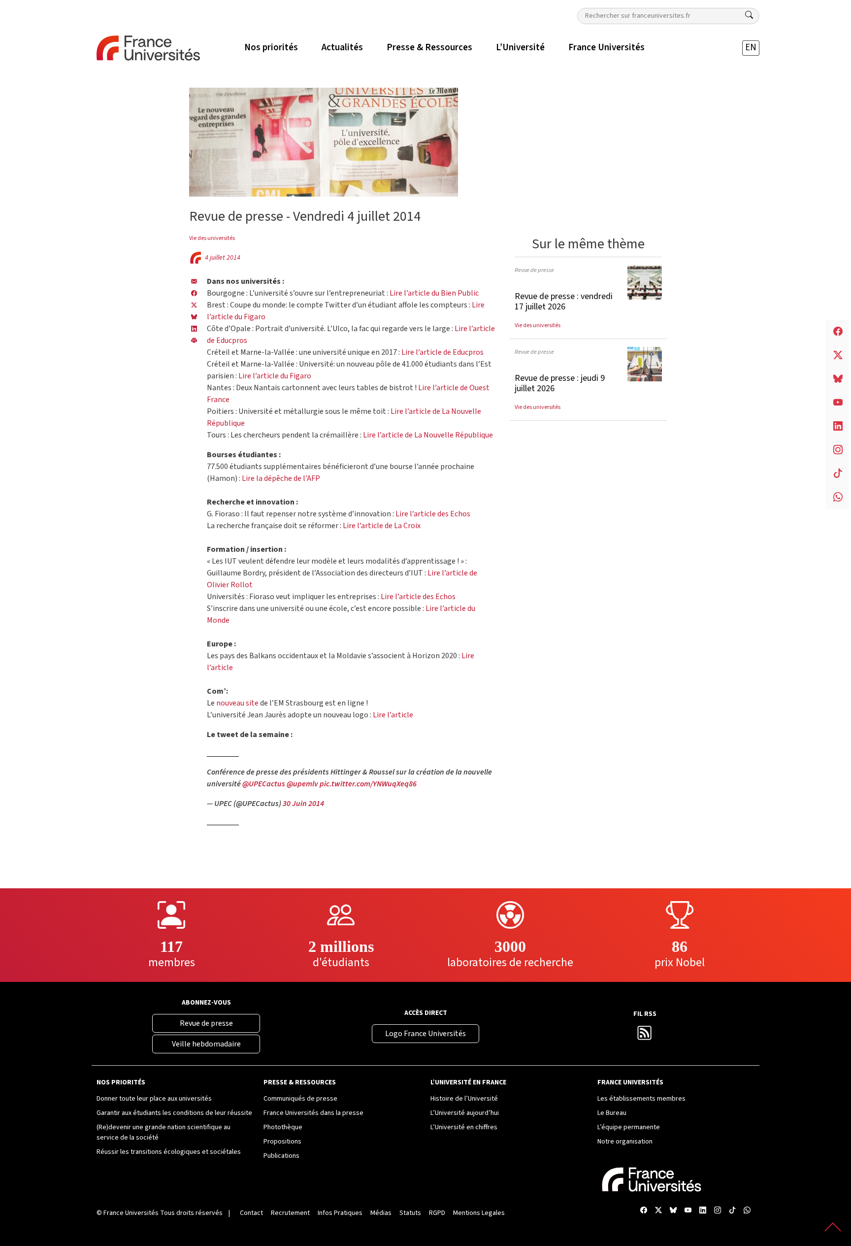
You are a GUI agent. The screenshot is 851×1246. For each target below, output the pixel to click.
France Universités (131, 1213)
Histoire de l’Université (464, 1099)
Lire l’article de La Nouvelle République (428, 435)
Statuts (410, 1213)
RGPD (437, 1213)
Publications (281, 1156)
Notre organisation (625, 1141)
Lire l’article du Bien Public (434, 293)
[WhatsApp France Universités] (747, 1211)
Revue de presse (534, 270)
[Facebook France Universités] (194, 293)
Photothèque (282, 1127)
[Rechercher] (749, 15)
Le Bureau (611, 1113)
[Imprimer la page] (194, 340)
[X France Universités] (194, 305)
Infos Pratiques (340, 1213)
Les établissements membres (641, 1099)
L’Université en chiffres (463, 1127)
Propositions (282, 1141)
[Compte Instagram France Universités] (717, 1211)
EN (750, 47)
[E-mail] (194, 281)
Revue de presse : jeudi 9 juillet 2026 (560, 383)
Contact (251, 1213)
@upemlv (302, 783)
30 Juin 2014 (303, 803)
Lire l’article (393, 714)
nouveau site (237, 703)
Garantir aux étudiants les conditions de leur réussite (174, 1113)
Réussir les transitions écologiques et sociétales (169, 1152)
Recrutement (290, 1213)
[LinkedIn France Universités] (194, 328)
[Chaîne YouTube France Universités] (688, 1211)
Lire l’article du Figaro (274, 375)
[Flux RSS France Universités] (645, 1036)
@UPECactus (263, 783)
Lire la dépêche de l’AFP (281, 478)
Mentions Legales (479, 1213)
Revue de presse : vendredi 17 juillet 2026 (564, 301)
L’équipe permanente (628, 1127)
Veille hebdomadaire (206, 1044)
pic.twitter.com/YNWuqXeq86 (368, 783)
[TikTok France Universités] (732, 1211)
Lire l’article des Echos (432, 513)
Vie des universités (212, 238)
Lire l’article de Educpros (442, 352)
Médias (381, 1213)
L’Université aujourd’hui (464, 1113)
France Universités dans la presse (313, 1113)
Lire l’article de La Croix (382, 525)
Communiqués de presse (300, 1099)
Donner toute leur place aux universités (154, 1099)
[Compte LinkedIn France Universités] (702, 1211)
